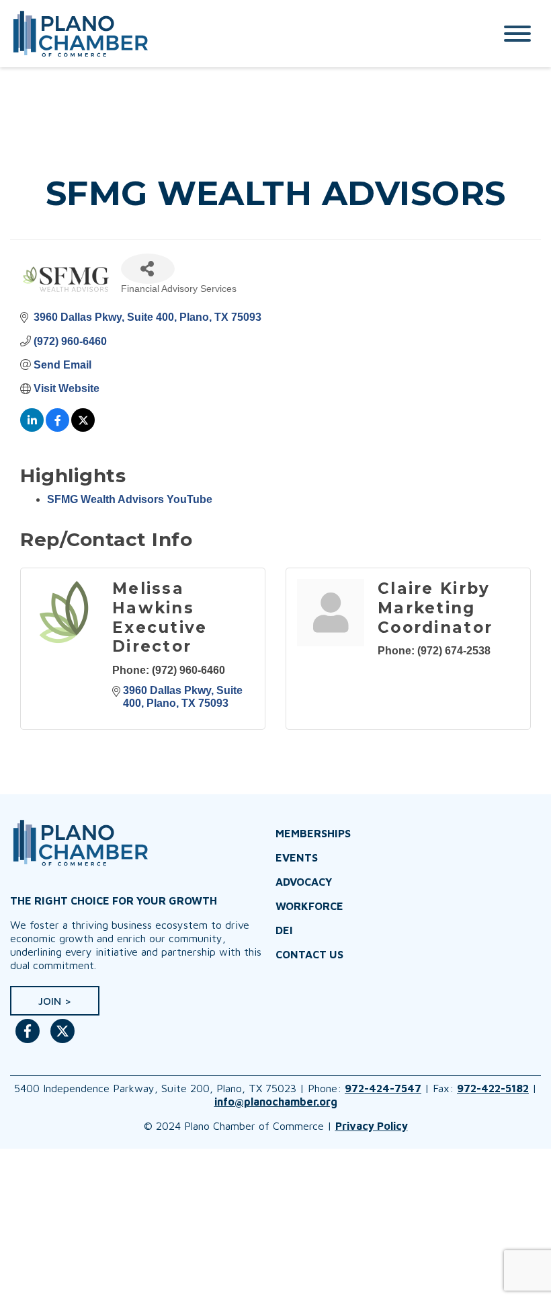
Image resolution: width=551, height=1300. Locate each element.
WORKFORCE (309, 906)
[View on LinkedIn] (32, 428)
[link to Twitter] (62, 1038)
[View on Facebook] (57, 428)
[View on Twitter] (83, 428)
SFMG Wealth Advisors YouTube (129, 499)
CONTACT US (309, 954)
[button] (54, 1001)
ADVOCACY (304, 882)
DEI (284, 930)
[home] (238, 34)
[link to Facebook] (27, 1038)
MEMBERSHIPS (313, 833)
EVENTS (297, 857)
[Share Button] (148, 269)
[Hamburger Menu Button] (517, 33)
